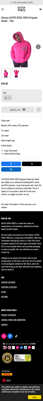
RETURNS (4, 296)
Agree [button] (34, 397)
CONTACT (4, 324)
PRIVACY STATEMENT (8, 315)
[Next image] (38, 46)
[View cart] (40, 9)
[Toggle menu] (2, 9)
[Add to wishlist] (39, 110)
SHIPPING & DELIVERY (9, 287)
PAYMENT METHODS (8, 282)
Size (4, 92)
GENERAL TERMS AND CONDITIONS (13, 319)
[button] (6, 73)
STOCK (3, 291)
